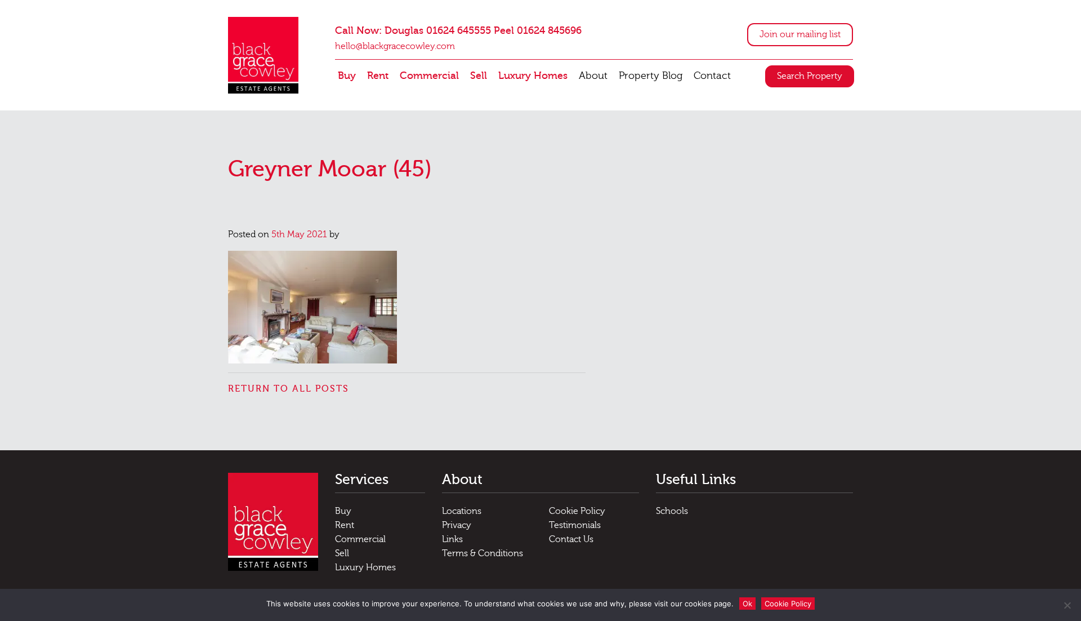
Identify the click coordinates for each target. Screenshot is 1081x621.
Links (452, 539)
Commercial (429, 76)
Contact (712, 76)
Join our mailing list (800, 34)
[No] (1067, 605)
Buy (347, 76)
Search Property (809, 76)
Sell (478, 76)
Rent (377, 76)
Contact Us (571, 539)
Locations (461, 511)
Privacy (456, 525)
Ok (747, 603)
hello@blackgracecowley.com (395, 46)
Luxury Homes (533, 76)
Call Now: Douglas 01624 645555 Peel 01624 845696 (458, 31)
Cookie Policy (577, 511)
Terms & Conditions (482, 553)
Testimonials (575, 525)
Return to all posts (288, 389)
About (593, 76)
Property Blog (650, 76)
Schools (672, 511)
